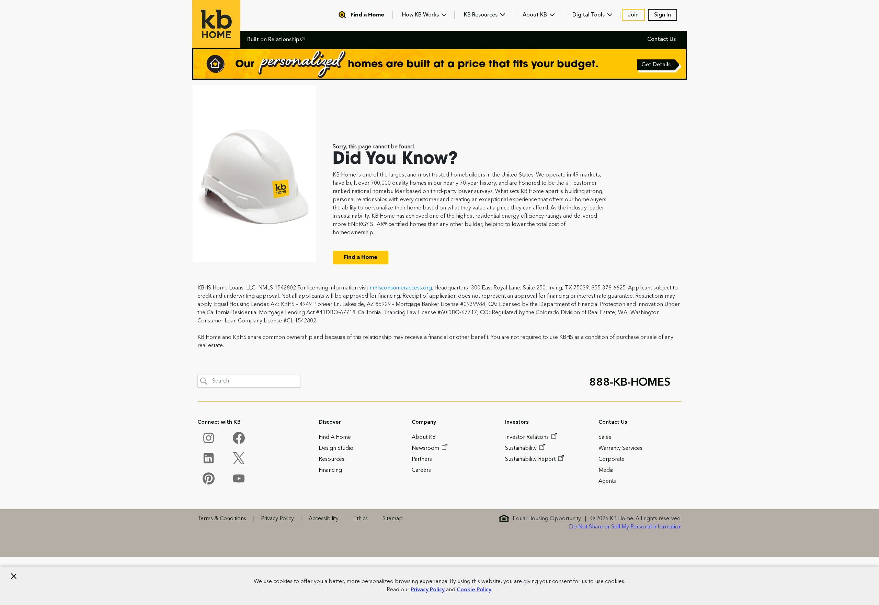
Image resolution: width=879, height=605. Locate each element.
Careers (421, 470)
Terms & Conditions (221, 519)
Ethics (360, 519)
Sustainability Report (531, 459)
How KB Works (421, 15)
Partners (422, 459)
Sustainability (521, 448)
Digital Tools (589, 15)
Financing (330, 470)
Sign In (662, 15)
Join (633, 15)
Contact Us (661, 39)
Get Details (656, 65)
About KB (535, 15)
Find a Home (367, 15)
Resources (331, 459)
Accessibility (324, 519)
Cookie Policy (474, 590)
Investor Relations (527, 437)
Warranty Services (620, 448)
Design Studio (336, 448)
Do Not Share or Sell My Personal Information (625, 527)
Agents (607, 481)
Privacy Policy (428, 590)
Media (606, 470)
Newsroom (426, 448)
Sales (604, 437)
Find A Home (335, 437)
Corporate (611, 459)
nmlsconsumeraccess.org (400, 288)
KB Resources (481, 15)
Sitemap (393, 519)
